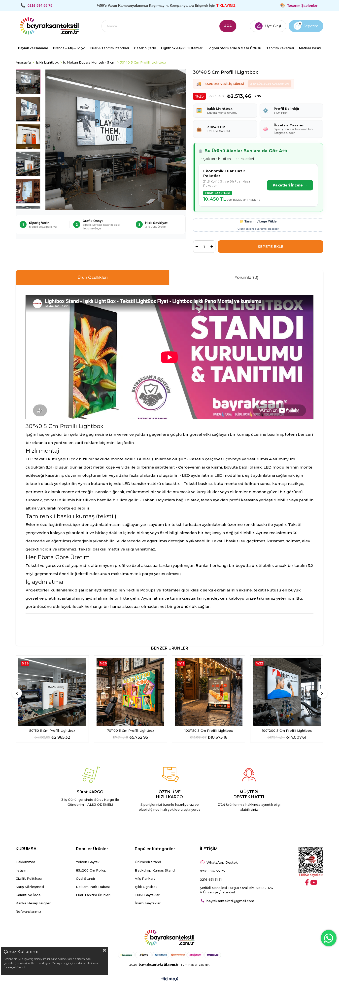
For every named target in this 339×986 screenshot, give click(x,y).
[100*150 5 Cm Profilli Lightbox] (208, 692)
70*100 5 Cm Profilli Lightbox (130, 730)
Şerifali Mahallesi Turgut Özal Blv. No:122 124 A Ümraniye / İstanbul (236, 890)
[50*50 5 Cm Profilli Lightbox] (52, 692)
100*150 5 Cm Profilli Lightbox (209, 730)
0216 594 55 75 (212, 871)
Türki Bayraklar (147, 895)
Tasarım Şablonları (302, 5)
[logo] (169, 938)
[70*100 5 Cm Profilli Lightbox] (130, 692)
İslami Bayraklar (148, 903)
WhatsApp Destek (222, 862)
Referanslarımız (28, 911)
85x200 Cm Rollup (91, 870)
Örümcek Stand (148, 862)
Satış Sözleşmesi (30, 887)
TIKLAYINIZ (226, 5)
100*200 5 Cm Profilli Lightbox (287, 730)
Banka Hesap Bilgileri (33, 903)
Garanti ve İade (28, 895)
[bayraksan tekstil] (49, 26)
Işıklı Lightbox (146, 887)
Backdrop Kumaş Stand (155, 870)
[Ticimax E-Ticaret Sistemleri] (169, 979)
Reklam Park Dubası (93, 887)
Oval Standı (85, 878)
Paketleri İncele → (290, 185)
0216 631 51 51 (211, 879)
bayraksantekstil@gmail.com (230, 901)
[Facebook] (307, 882)
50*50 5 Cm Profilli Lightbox (52, 730)
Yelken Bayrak (88, 862)
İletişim (22, 870)
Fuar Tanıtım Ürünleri (93, 895)
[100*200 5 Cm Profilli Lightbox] (287, 692)
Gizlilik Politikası (29, 878)
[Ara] (227, 26)
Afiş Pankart (145, 878)
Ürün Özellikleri (92, 277)
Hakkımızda (25, 862)
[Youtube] (313, 882)
